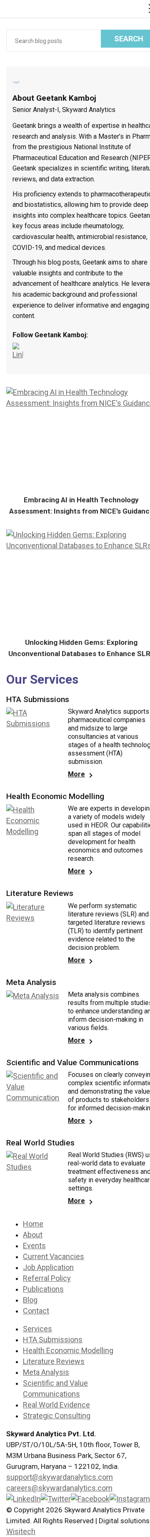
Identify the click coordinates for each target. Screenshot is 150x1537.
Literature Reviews (39, 893)
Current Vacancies (53, 1256)
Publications (43, 1289)
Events (34, 1245)
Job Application (48, 1267)
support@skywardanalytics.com (59, 1477)
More (76, 774)
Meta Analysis (31, 982)
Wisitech (20, 1531)
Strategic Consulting (56, 1415)
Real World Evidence (56, 1404)
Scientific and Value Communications (72, 1062)
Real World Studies (40, 1143)
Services (37, 1328)
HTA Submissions (37, 699)
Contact (36, 1310)
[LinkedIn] (19, 351)
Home (33, 1223)
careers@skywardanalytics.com (59, 1488)
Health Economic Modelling (55, 796)
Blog (30, 1299)
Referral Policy (47, 1278)
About (32, 1234)
